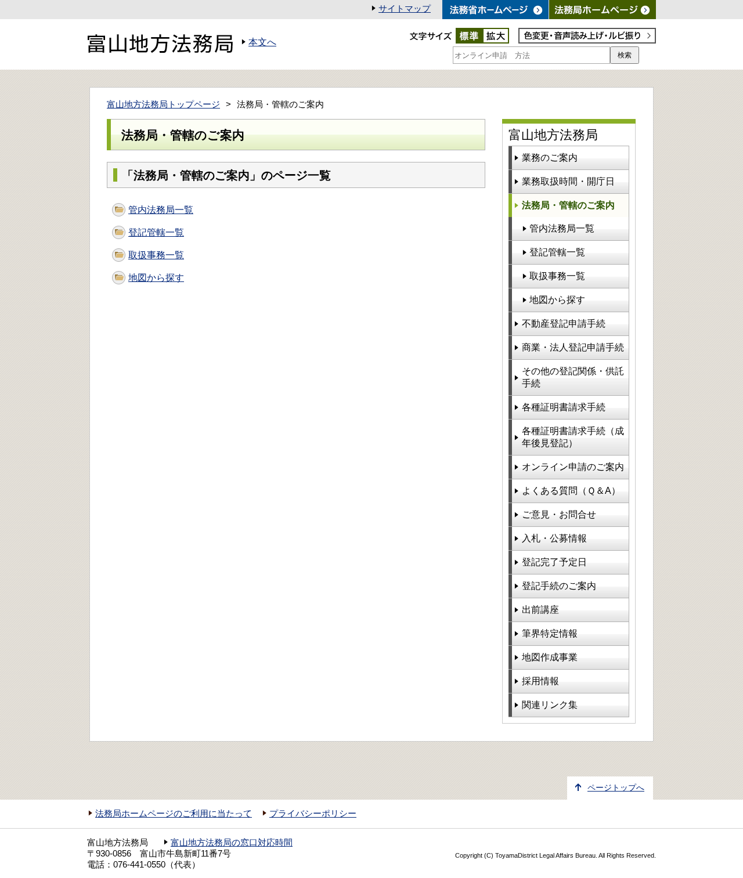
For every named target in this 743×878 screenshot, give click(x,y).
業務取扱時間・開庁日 (568, 181)
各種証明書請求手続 (563, 407)
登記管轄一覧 (156, 232)
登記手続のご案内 (559, 586)
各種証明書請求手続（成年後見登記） (573, 437)
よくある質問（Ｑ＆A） (571, 491)
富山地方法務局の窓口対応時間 (232, 842)
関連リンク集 (550, 705)
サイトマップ (404, 8)
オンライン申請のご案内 (573, 467)
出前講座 (540, 610)
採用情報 (540, 681)
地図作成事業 (550, 657)
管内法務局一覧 (160, 210)
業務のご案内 (550, 157)
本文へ (262, 42)
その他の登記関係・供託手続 (573, 377)
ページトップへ (615, 787)
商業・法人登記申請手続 (573, 347)
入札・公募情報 (554, 538)
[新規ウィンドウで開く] (602, 9)
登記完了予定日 (554, 562)
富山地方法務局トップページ (163, 104)
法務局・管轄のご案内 (568, 205)
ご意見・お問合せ (559, 514)
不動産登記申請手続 (563, 323)
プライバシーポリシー (312, 813)
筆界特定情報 (550, 633)
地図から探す (156, 278)
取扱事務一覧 (156, 255)
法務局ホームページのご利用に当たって (173, 813)
